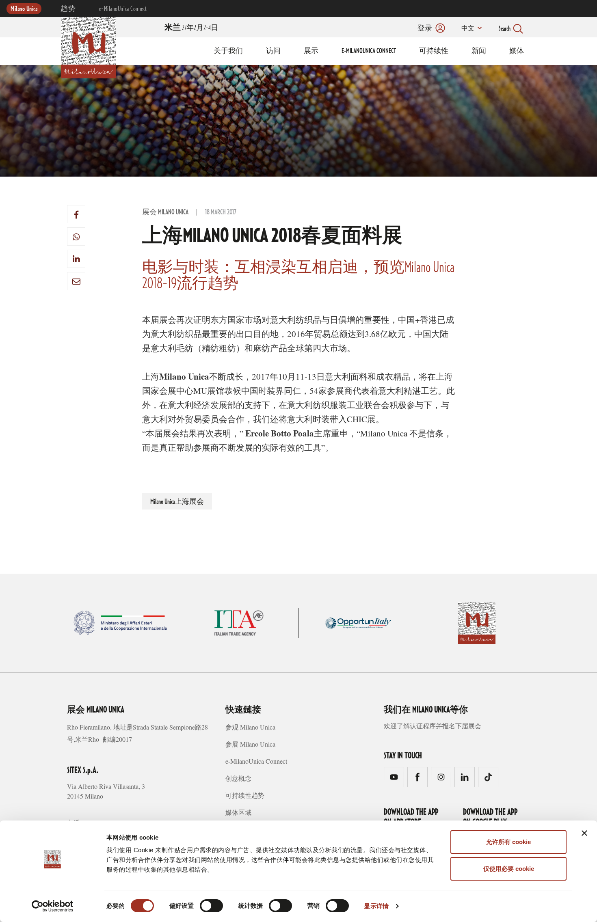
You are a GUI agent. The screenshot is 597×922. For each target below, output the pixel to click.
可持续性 (433, 51)
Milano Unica (24, 9)
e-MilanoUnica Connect (123, 9)
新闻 (479, 51)
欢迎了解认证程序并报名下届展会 (432, 725)
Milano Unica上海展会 (177, 502)
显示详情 (376, 906)
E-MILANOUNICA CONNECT (369, 51)
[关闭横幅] (584, 833)
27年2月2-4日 (191, 28)
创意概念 (238, 778)
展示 (311, 51)
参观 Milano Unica (250, 727)
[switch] (211, 905)
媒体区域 (238, 812)
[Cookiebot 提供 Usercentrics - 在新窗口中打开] (52, 906)
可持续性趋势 (244, 795)
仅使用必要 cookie (508, 868)
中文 (467, 29)
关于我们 (228, 51)
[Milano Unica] (88, 46)
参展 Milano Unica (250, 744)
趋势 (68, 9)
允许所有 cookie (508, 841)
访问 (273, 51)
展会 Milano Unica (165, 212)
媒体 (516, 51)
